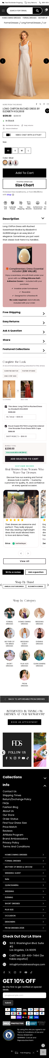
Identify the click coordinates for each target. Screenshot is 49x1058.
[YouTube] (23, 758)
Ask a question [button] (36, 572)
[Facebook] (6, 758)
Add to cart (25, 173)
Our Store (8, 815)
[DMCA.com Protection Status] (13, 1023)
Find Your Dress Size (15, 822)
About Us (8, 811)
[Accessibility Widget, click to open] (43, 1045)
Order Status (10, 819)
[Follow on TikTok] (31, 972)
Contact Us (9, 791)
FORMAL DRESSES (29, 18)
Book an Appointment (24, 722)
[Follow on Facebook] (4, 972)
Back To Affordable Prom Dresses (27, 699)
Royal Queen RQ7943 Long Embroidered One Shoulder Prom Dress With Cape (26, 427)
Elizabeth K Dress (35, 586)
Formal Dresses (11, 22)
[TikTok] (27, 758)
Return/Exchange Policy (17, 799)
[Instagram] (15, 758)
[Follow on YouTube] (25, 972)
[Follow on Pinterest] (20, 972)
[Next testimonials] (28, 553)
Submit (8, 1003)
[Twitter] (10, 758)
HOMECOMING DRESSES (11, 18)
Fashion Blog (10, 807)
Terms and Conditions (16, 846)
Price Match (10, 827)
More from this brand (12, 104)
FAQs (6, 803)
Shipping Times (12, 795)
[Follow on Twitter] (9, 972)
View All (24, 561)
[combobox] (20, 10)
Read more (10, 539)
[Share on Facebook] (36, 104)
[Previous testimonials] (21, 553)
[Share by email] (48, 104)
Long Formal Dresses (31, 22)
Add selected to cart (25, 458)
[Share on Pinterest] (44, 104)
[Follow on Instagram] (15, 972)
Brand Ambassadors (15, 838)
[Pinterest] (19, 758)
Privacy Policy (11, 842)
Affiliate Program (13, 834)
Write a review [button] (13, 572)
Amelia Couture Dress (14, 586)
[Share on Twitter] (40, 104)
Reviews (8, 830)
